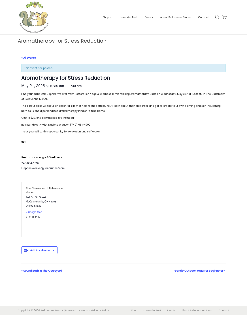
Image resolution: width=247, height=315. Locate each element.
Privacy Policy (100, 310)
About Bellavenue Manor (197, 310)
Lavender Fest (152, 310)
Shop (134, 310)
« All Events (28, 58)
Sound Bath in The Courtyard (41, 270)
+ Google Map (34, 212)
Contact (224, 310)
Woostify (86, 310)
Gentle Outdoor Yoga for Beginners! (199, 270)
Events (171, 310)
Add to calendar (40, 250)
